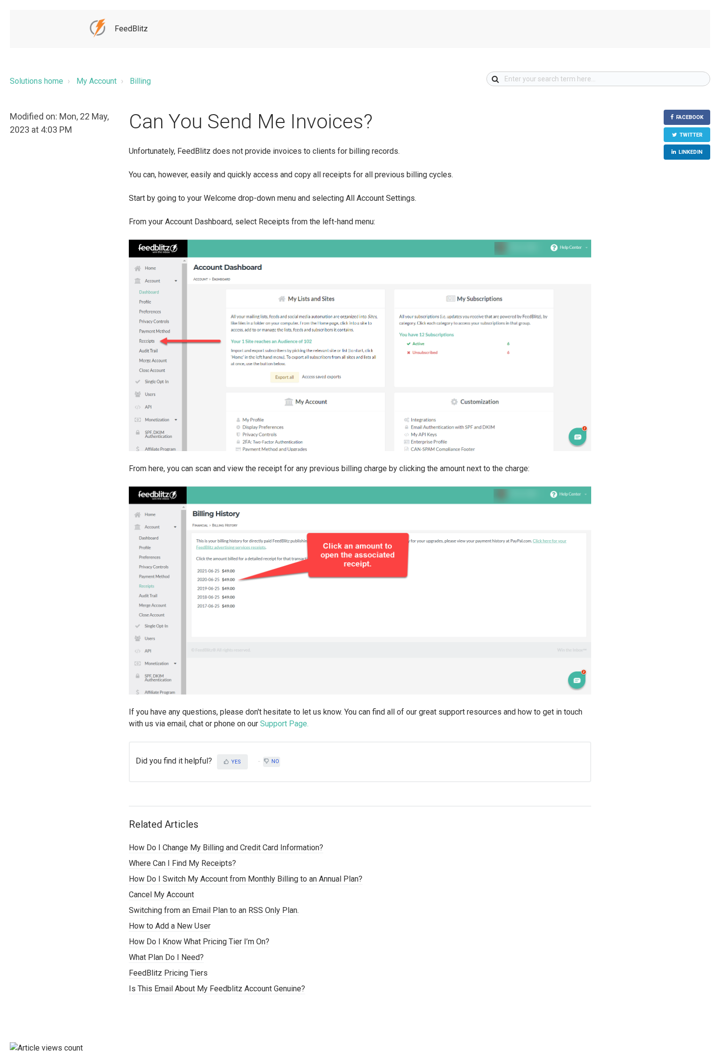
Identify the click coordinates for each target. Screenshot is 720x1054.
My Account (96, 81)
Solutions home (36, 81)
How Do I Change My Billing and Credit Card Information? (226, 847)
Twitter (690, 135)
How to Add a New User (170, 926)
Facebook (689, 117)
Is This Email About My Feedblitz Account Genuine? (217, 988)
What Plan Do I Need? (166, 957)
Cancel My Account (161, 894)
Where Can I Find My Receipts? (182, 863)
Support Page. (284, 723)
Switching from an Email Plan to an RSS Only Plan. (214, 910)
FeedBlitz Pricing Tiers (168, 973)
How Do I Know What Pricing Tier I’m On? (199, 941)
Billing (140, 81)
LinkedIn (690, 152)
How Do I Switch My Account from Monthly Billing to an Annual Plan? (245, 879)
